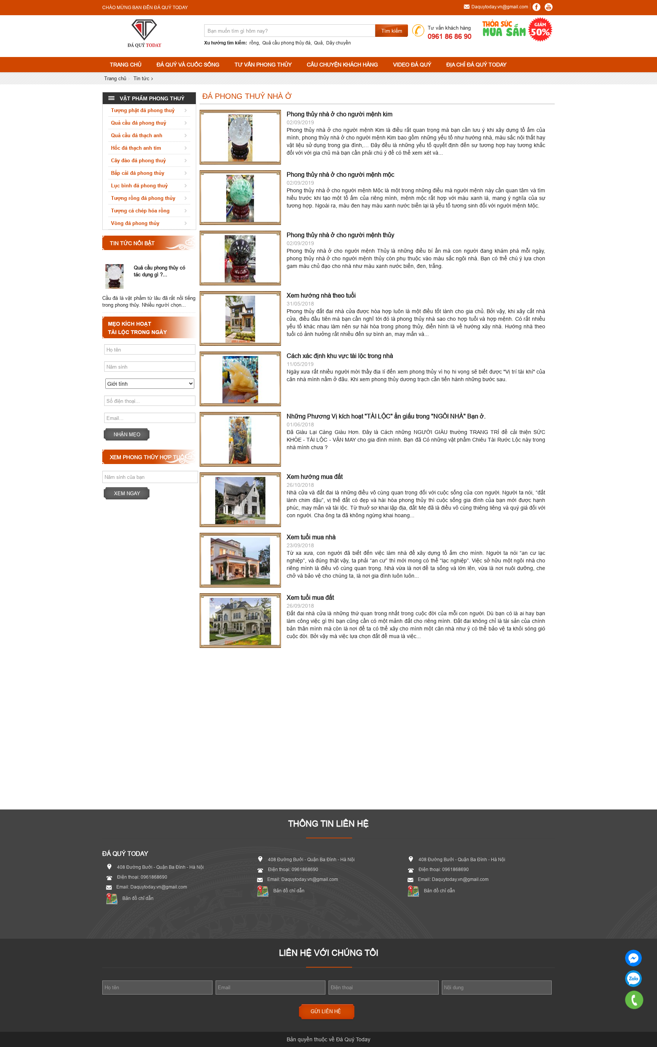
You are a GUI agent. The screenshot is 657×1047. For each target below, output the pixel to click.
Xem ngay (127, 493)
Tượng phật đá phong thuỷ (143, 110)
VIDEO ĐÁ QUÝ (412, 65)
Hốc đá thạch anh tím (136, 148)
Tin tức (141, 78)
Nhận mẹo (127, 434)
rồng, (254, 42)
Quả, (319, 42)
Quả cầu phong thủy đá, (287, 42)
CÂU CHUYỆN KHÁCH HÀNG (342, 65)
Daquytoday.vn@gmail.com (499, 7)
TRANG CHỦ (125, 65)
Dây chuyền (338, 42)
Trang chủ (115, 78)
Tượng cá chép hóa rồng (140, 210)
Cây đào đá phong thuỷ (138, 160)
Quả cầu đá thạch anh (136, 135)
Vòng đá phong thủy (135, 223)
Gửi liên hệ (326, 1011)
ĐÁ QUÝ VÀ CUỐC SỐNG (188, 65)
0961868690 (633, 978)
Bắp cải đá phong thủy (137, 173)
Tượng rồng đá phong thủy (143, 198)
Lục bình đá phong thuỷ (139, 185)
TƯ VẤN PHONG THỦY (263, 65)
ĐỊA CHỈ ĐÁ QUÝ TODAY (476, 65)
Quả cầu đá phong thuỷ (138, 123)
